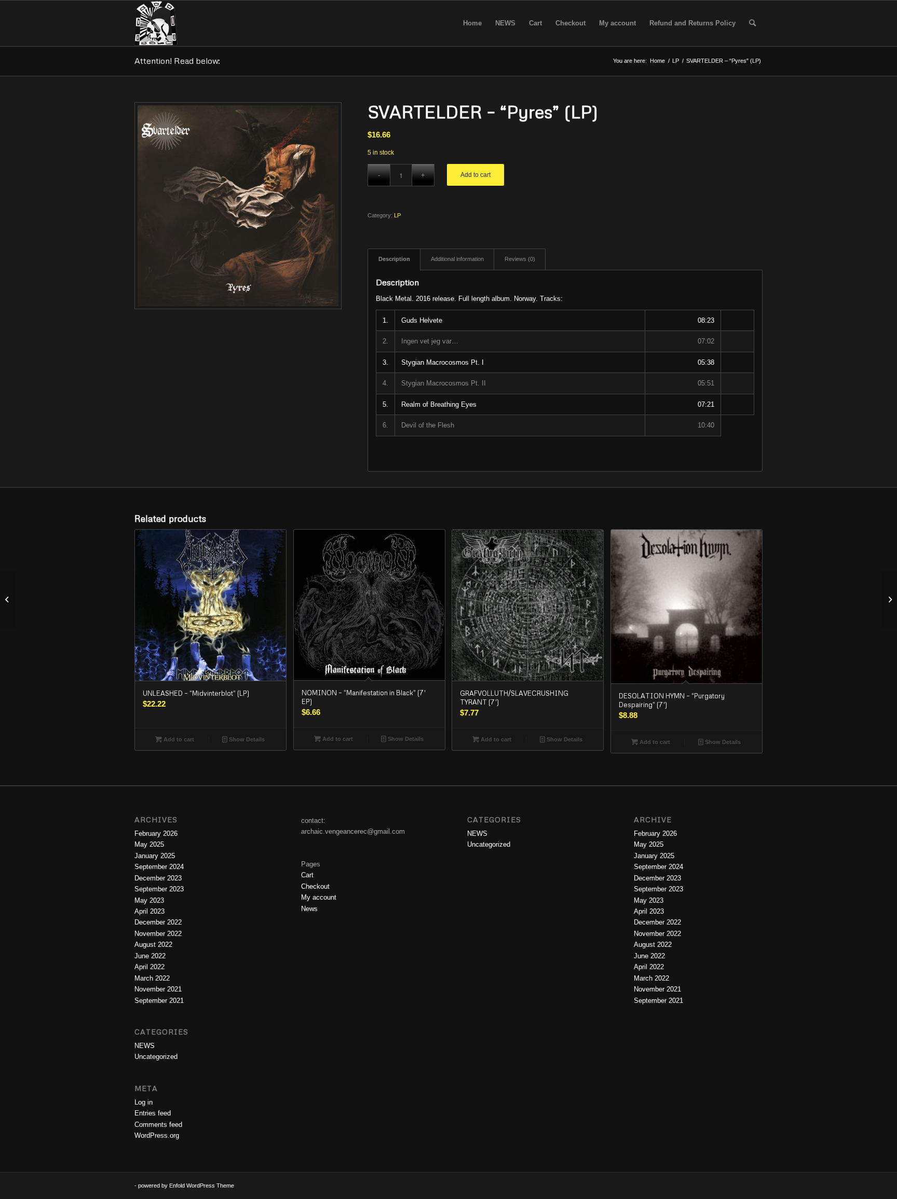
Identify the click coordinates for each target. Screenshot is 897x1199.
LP (397, 215)
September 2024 (159, 867)
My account (318, 897)
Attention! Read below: (177, 61)
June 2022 (150, 956)
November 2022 (158, 934)
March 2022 (152, 978)
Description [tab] (394, 259)
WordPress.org (156, 1135)
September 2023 (159, 889)
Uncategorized (156, 1056)
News (309, 909)
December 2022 (158, 922)
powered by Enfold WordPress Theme (186, 1185)
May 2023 (149, 900)
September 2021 (159, 1000)
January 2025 (154, 856)
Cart (307, 875)
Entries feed (152, 1113)
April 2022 (149, 967)
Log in (143, 1102)
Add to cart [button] (178, 739)
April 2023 (149, 911)
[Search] (752, 23)
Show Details (246, 739)
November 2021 (158, 989)
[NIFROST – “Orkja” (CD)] (889, 599)
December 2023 (158, 878)
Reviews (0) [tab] (520, 259)
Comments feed (158, 1124)
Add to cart (475, 174)
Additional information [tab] (457, 259)
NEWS (144, 1046)
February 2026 (156, 833)
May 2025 (149, 844)
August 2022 (153, 944)
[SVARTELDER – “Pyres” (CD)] (8, 599)
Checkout (315, 886)
